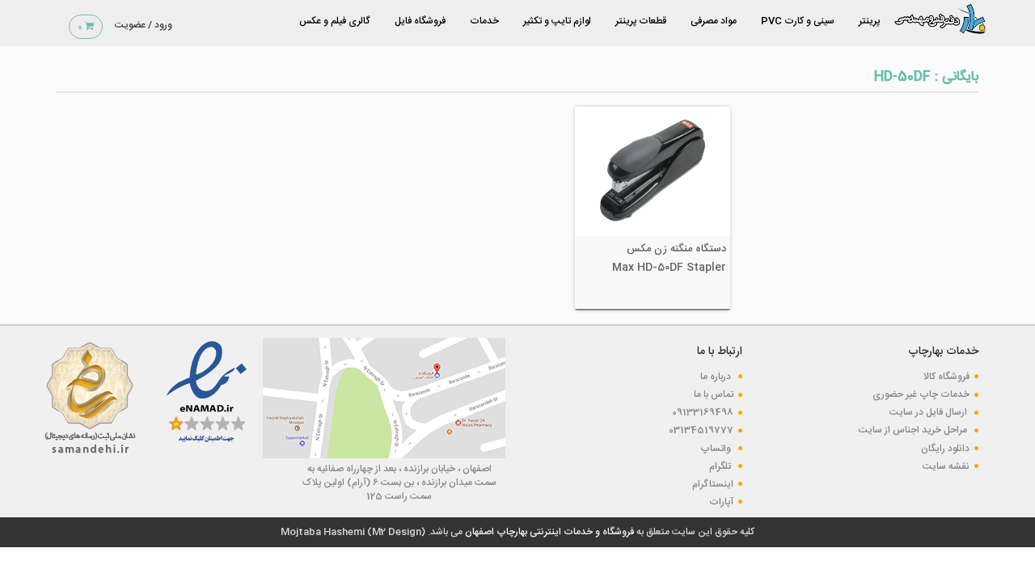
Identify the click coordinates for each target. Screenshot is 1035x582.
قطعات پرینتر (640, 21)
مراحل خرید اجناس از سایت (914, 430)
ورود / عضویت (143, 25)
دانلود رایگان (945, 449)
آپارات (721, 502)
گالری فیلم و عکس (334, 21)
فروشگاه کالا (946, 377)
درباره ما (716, 377)
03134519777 (701, 430)
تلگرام (721, 466)
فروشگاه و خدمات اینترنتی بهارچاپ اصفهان (548, 532)
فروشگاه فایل (420, 21)
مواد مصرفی (714, 21)
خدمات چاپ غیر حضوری (921, 394)
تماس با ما (713, 394)
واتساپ (716, 449)
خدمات (484, 21)
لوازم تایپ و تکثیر (557, 21)
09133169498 (702, 412)
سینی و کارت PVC (797, 21)
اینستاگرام (712, 484)
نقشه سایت (946, 466)
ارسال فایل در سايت (929, 412)
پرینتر (869, 21)
